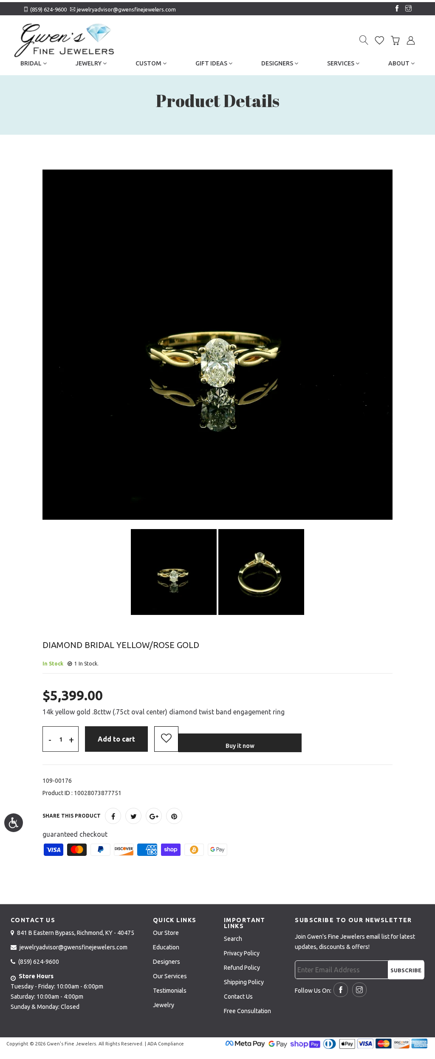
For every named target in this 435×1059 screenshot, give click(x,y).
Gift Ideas (212, 63)
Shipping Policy (244, 982)
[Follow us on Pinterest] (174, 816)
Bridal (31, 63)
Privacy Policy (242, 953)
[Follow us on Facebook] (395, 9)
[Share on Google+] (154, 816)
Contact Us (238, 996)
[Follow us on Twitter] (133, 816)
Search (233, 938)
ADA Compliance (165, 1043)
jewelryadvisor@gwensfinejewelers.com (126, 9)
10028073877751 (97, 793)
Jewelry (89, 63)
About (399, 63)
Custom (149, 63)
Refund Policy (242, 967)
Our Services (170, 976)
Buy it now (240, 745)
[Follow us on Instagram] (406, 9)
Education (166, 947)
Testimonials (169, 990)
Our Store (166, 932)
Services (341, 63)
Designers (277, 63)
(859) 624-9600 (48, 9)
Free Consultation (247, 1011)
